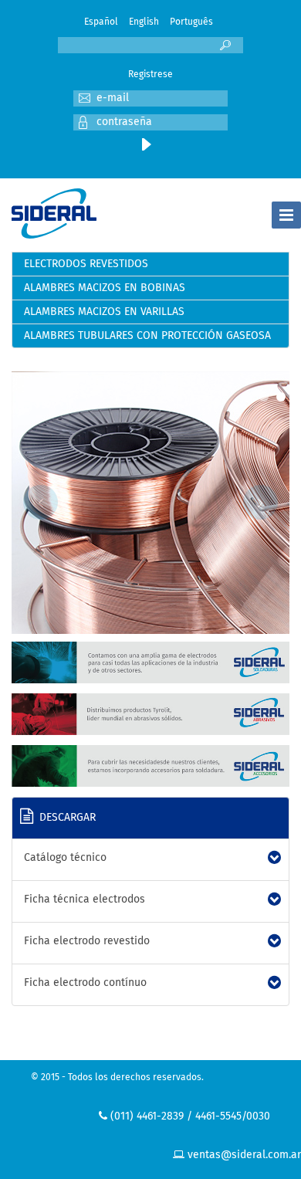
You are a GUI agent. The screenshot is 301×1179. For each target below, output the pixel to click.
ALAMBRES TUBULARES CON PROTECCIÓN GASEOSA (147, 335)
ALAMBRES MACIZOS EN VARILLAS (104, 312)
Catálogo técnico (65, 857)
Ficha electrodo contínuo (85, 982)
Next (260, 502)
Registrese (150, 75)
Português (191, 22)
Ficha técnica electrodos (84, 899)
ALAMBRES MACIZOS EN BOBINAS (104, 288)
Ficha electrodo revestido (87, 941)
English (144, 22)
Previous (40, 502)
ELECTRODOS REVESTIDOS (86, 264)
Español (101, 22)
